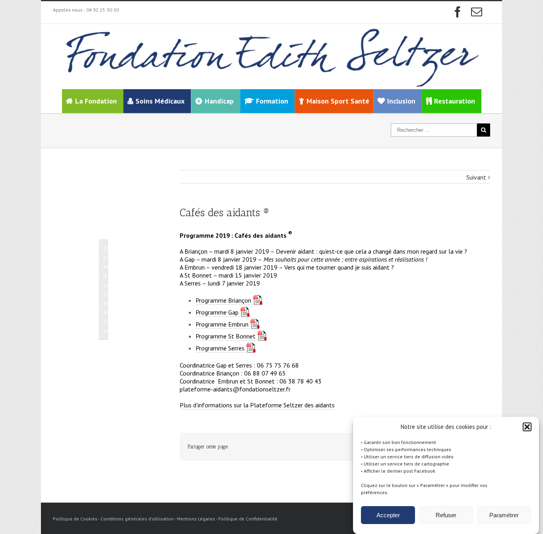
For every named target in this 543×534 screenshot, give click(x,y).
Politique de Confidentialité (247, 519)
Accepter (388, 515)
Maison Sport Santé (337, 101)
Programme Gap (217, 312)
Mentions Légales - (197, 519)
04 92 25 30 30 (102, 10)
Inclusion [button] (401, 101)
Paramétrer (504, 515)
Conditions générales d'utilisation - (139, 519)
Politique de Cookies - (77, 519)
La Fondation (96, 101)
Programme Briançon (223, 300)
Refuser (446, 515)
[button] (527, 427)
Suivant (476, 177)
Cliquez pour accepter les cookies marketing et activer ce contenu (105, 289)
